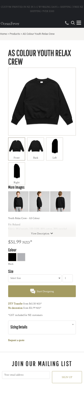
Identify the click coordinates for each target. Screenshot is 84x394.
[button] (73, 23)
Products (15, 33)
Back (35, 158)
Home (3, 33)
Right (17, 182)
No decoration (15, 308)
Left (55, 158)
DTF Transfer (15, 304)
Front (17, 158)
